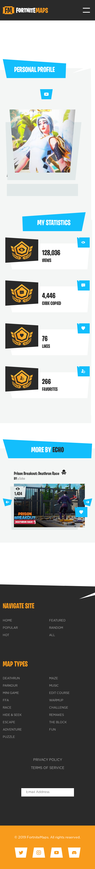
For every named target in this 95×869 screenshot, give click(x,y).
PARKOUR (10, 686)
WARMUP (56, 700)
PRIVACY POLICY (47, 760)
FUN (52, 730)
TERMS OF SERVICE (47, 768)
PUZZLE (9, 737)
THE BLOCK (58, 722)
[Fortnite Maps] (26, 10)
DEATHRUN (11, 678)
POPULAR (10, 628)
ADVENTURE (12, 730)
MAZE (53, 678)
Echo (22, 479)
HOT (6, 635)
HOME (7, 620)
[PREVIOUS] (7, 502)
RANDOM (56, 628)
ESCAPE (9, 722)
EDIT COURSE (59, 693)
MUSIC (54, 686)
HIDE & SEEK (12, 715)
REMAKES (56, 715)
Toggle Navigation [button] (86, 10)
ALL (52, 635)
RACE (7, 708)
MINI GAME (11, 693)
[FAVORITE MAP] (81, 512)
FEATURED (57, 620)
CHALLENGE (58, 708)
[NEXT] (87, 502)
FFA (6, 700)
